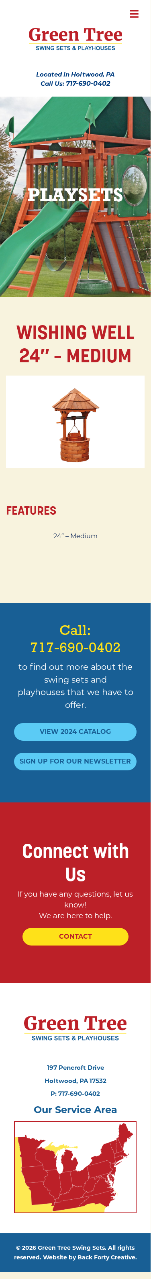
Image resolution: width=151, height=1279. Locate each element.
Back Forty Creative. (107, 1257)
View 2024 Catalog (75, 731)
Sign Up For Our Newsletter (75, 761)
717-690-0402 (88, 83)
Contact (75, 936)
